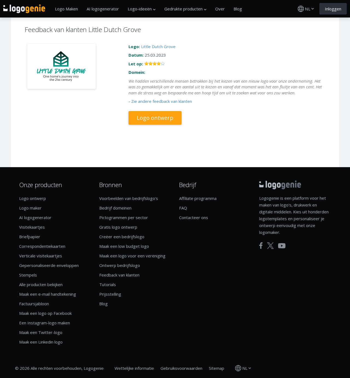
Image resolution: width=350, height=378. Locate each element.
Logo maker (30, 208)
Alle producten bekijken (41, 284)
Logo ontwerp (155, 117)
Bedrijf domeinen (115, 208)
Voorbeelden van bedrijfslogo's (128, 198)
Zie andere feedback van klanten (161, 101)
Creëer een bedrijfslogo (121, 236)
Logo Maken (66, 8)
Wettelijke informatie (134, 368)
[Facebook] (261, 245)
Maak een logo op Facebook (45, 313)
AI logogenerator (103, 8)
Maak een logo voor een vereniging (132, 255)
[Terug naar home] (24, 8)
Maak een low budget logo (124, 246)
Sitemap (216, 368)
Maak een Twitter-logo (40, 332)
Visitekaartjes (32, 227)
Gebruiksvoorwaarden (181, 368)
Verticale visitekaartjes (40, 255)
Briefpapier (29, 236)
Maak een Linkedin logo (41, 342)
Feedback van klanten (119, 275)
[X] (270, 245)
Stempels (28, 275)
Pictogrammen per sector (123, 217)
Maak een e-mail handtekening (47, 294)
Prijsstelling (110, 294)
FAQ (183, 208)
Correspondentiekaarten (42, 246)
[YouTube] (281, 245)
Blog (238, 8)
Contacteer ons (193, 217)
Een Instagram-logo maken (44, 322)
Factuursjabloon (34, 303)
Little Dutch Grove (158, 46)
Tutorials (107, 284)
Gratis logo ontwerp (118, 227)
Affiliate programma (198, 198)
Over (220, 8)
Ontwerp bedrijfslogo (119, 265)
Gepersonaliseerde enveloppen (49, 265)
